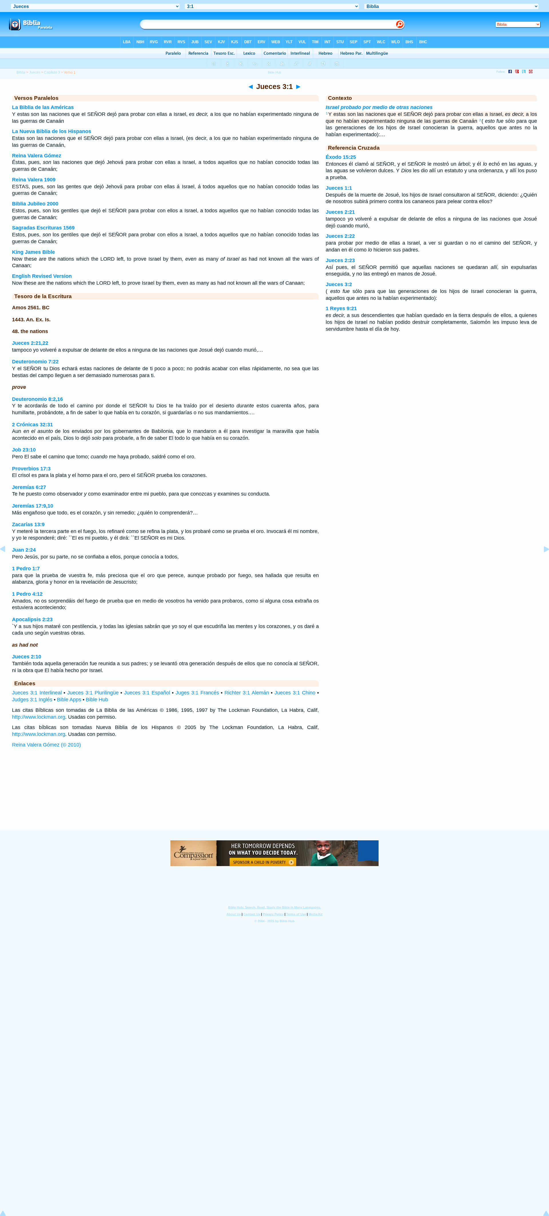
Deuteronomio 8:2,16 (37, 399)
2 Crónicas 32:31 (32, 424)
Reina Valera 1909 (33, 180)
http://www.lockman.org (38, 717)
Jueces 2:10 (26, 657)
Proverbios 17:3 (31, 469)
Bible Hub (97, 699)
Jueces (34, 72)
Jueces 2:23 (340, 260)
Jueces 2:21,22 (30, 343)
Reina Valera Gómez (36, 156)
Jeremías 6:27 (29, 487)
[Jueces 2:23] (7, 562)
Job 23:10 (24, 450)
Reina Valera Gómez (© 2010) (46, 745)
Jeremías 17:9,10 (32, 506)
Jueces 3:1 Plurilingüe (93, 693)
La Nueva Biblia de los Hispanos (51, 131)
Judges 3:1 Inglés (32, 699)
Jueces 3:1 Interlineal (37, 693)
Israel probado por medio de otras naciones (379, 107)
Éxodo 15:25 (341, 157)
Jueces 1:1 (339, 188)
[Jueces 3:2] (542, 562)
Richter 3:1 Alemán (246, 693)
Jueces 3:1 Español (147, 693)
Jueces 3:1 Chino (294, 693)
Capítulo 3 (52, 72)
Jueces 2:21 (340, 212)
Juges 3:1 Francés (197, 693)
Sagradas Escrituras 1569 (43, 228)
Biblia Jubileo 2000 (35, 204)
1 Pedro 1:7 (26, 568)
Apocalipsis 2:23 (32, 619)
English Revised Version (42, 276)
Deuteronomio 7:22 (35, 362)
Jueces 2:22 (340, 236)
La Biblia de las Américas (43, 107)
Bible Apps (69, 699)
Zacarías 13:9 (28, 524)
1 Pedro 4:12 (27, 594)
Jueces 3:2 (339, 284)
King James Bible (33, 252)
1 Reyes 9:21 (341, 308)
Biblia (21, 72)
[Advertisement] (274, 794)
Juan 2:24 (24, 550)
